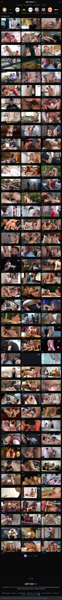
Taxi (2, 405)
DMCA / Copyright (6, 593)
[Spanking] (11, 265)
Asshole (23, 244)
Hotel (22, 97)
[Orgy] (51, 51)
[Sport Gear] (51, 547)
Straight (23, 30)
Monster (43, 83)
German (43, 512)
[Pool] (51, 292)
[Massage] (11, 91)
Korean (43, 472)
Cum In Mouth (44, 432)
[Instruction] (11, 386)
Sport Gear (43, 552)
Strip (42, 351)
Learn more (44, 598)
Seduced (3, 150)
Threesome (43, 123)
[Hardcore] (31, 547)
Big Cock (43, 43)
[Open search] (60, 2)
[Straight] (31, 24)
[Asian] (31, 533)
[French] (31, 172)
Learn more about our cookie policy (51, 587)
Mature (23, 391)
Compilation (4, 56)
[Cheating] (51, 373)
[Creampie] (11, 118)
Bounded (3, 512)
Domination (4, 298)
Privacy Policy (37, 593)
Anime (22, 458)
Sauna (42, 137)
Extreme (3, 231)
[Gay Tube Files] (31, 2)
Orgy (42, 56)
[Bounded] (11, 507)
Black (22, 110)
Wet (22, 499)
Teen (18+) (43, 190)
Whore (22, 351)
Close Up (43, 391)
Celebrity (43, 97)
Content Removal (22, 593)
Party (42, 231)
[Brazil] (31, 426)
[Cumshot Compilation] (51, 252)
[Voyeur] (51, 212)
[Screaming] (11, 453)
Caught (43, 110)
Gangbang (43, 164)
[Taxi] (11, 399)
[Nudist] (11, 212)
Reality (2, 526)
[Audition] (31, 279)
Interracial (43, 271)
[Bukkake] (11, 547)
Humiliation (24, 150)
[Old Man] (51, 319)
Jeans (22, 257)
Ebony (22, 472)
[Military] (31, 332)
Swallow (23, 298)
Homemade (44, 311)
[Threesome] (51, 118)
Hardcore (23, 552)
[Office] (31, 319)
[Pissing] (11, 332)
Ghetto (2, 432)
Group (42, 405)
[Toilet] (11, 493)
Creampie (3, 123)
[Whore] (31, 346)
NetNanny (37, 588)
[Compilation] (11, 51)
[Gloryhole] (11, 346)
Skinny (2, 539)
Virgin (42, 284)
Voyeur (43, 217)
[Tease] (51, 520)
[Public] (11, 413)
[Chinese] (51, 145)
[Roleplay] (51, 480)
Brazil (22, 432)
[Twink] (11, 104)
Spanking (3, 271)
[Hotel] (31, 91)
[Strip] (51, 346)
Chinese (43, 150)
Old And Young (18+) (5, 30)
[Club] (11, 239)
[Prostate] (31, 399)
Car (2, 365)
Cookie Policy (30, 593)
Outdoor (43, 204)
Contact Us (13, 593)
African (22, 418)
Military (23, 338)
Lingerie (23, 217)
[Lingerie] (31, 212)
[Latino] (11, 306)
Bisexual (3, 257)
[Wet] (31, 493)
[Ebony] (31, 466)
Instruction (3, 391)
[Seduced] (11, 145)
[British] (11, 78)
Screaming (3, 458)
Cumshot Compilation (46, 257)
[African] (31, 413)
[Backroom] (31, 440)
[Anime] (31, 453)
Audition (23, 284)
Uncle (2, 177)
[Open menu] (2, 2)
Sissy (22, 231)
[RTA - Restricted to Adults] (38, 594)
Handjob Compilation (26, 164)
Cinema (43, 338)
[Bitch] (31, 359)
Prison (42, 365)
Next (35, 556)
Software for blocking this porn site (25, 588)
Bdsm (22, 190)
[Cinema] (51, 332)
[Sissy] (31, 225)
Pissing (2, 338)
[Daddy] (31, 78)
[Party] (51, 225)
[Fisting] (11, 319)
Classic (42, 70)
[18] (51, 24)
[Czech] (11, 480)
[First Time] (11, 158)
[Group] (51, 399)
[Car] (11, 359)
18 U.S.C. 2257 (56, 593)
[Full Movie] (11, 37)
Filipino (43, 445)
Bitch (22, 365)
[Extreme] (11, 225)
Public (2, 418)
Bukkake (3, 552)
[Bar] (31, 520)
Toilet (2, 499)
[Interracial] (51, 265)
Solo (2, 137)
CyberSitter (42, 588)
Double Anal (24, 512)
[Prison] (51, 359)
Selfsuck (43, 499)
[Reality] (11, 520)
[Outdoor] (51, 198)
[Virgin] (51, 279)
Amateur (3, 190)
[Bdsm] (31, 185)
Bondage (23, 137)
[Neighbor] (51, 533)
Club (2, 244)
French (22, 177)
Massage (3, 97)
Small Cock (23, 204)
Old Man (43, 324)
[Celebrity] (51, 91)
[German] (51, 507)
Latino (2, 311)
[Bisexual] (11, 252)
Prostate (23, 405)
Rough (42, 177)
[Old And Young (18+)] (11, 24)
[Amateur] (11, 185)
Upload (23, 594)
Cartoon (23, 378)
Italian (22, 271)
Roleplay (43, 485)
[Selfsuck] (51, 493)
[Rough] (51, 172)
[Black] (31, 104)
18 (41, 30)
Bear (22, 123)
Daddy (22, 83)
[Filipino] (51, 440)
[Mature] (31, 386)
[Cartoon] (31, 373)
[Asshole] (31, 239)
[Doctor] (51, 453)
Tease (42, 526)
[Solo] (11, 131)
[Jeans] (31, 252)
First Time (3, 164)
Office (22, 324)
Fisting (2, 324)
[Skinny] (11, 533)
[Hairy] (11, 198)
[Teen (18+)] (51, 185)
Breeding (43, 244)
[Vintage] (31, 64)
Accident (3, 472)
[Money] (11, 64)
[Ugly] (31, 306)
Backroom (23, 445)
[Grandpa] (31, 37)
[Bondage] (31, 131)
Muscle (43, 418)
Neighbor (43, 539)
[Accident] (11, 466)
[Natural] (11, 373)
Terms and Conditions (46, 593)
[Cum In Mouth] (51, 426)
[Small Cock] (31, 198)
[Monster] (51, 78)
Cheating (43, 378)
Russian (3, 284)
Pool (42, 298)
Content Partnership (31, 594)
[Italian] (31, 265)
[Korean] (51, 466)
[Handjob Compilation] (31, 158)
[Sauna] (51, 131)
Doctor (43, 458)
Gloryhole (3, 351)
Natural (3, 378)
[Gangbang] (51, 158)
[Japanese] (31, 480)
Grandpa (23, 43)
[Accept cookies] (59, 598)
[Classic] (51, 64)
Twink (2, 110)
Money (2, 70)
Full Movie (3, 43)
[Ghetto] (11, 426)
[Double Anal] (31, 507)
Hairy (2, 204)
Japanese (23, 485)
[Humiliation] (31, 145)
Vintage (23, 70)
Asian (22, 539)
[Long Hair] (11, 440)
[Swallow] (31, 292)
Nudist (2, 217)
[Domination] (11, 292)
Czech (2, 485)
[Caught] (51, 104)
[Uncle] (11, 172)
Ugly (22, 311)
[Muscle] (51, 413)
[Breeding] (51, 239)
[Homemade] (51, 306)
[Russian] (11, 279)
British (2, 83)
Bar (22, 526)
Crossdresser (24, 56)
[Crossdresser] (31, 51)
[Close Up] (51, 386)
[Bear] (31, 118)
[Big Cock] (51, 37)
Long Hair (3, 445)
